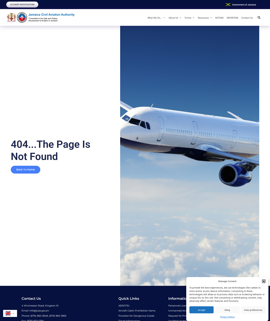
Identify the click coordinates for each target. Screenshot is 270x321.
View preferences (253, 309)
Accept (201, 309)
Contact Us (247, 17)
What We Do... (155, 17)
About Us (173, 17)
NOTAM (219, 17)
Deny (227, 309)
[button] (263, 281)
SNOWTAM (232, 17)
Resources (203, 17)
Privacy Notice (227, 316)
